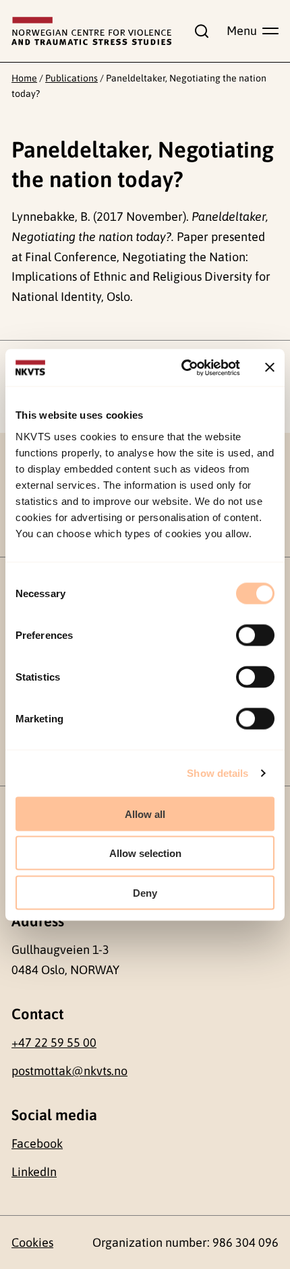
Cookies (32, 1242)
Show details (217, 773)
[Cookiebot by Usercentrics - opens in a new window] (182, 367)
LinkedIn (34, 1172)
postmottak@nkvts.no (69, 1071)
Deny (145, 892)
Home (24, 78)
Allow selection (145, 853)
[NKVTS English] (91, 31)
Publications (71, 78)
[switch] (255, 635)
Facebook (37, 1143)
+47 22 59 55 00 (53, 1042)
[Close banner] (269, 367)
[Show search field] (199, 31)
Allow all (145, 813)
